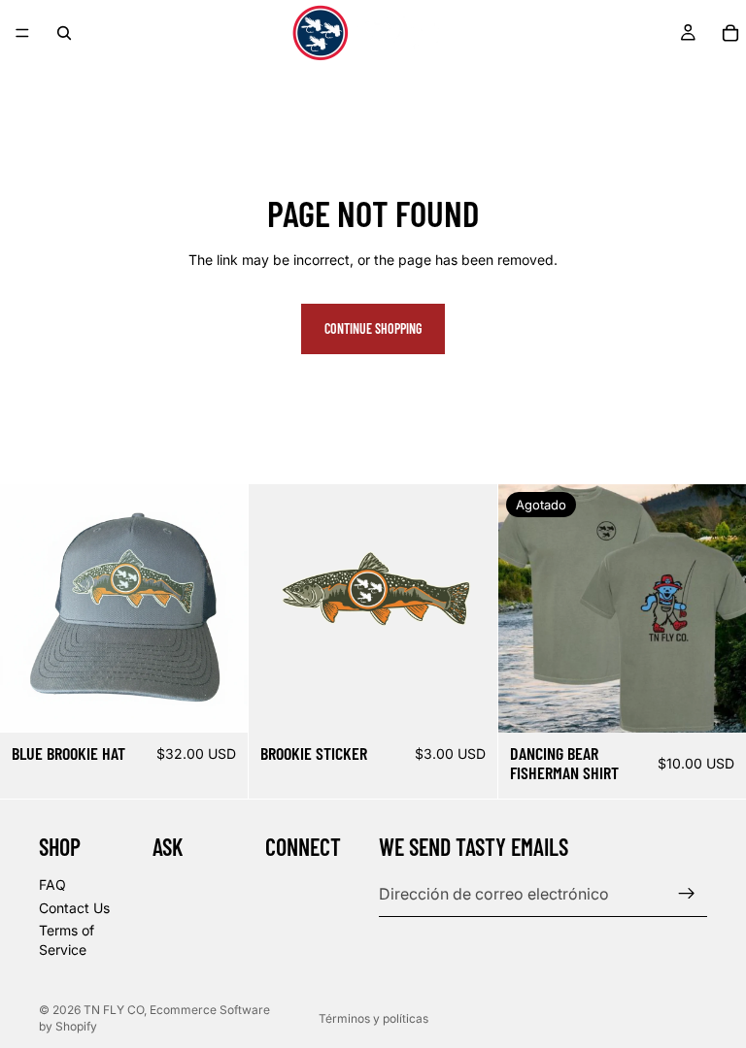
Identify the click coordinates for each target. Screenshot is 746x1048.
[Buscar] (64, 33)
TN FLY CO (114, 1009)
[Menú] (22, 33)
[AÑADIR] (218, 702)
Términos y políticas (373, 1018)
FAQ (52, 884)
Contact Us (74, 907)
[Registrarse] (686, 893)
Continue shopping (373, 328)
